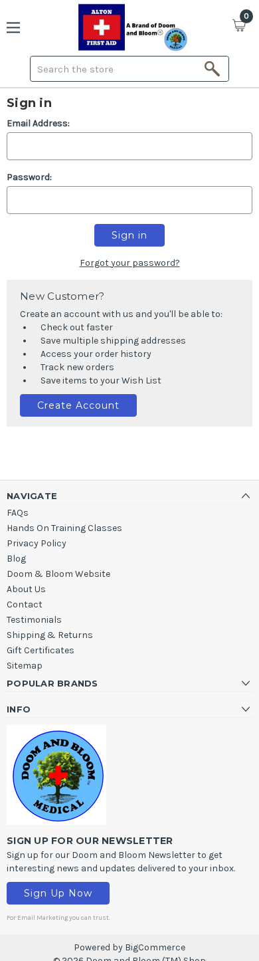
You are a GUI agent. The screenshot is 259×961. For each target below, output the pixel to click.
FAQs (18, 512)
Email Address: (38, 123)
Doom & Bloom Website (58, 574)
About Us (26, 589)
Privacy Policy (36, 543)
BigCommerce (155, 947)
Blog (16, 558)
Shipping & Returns (50, 635)
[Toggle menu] (18, 27)
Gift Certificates (40, 650)
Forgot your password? (130, 262)
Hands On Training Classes (64, 528)
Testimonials (34, 619)
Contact (25, 604)
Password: (29, 177)
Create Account (78, 405)
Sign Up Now (58, 893)
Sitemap (25, 665)
